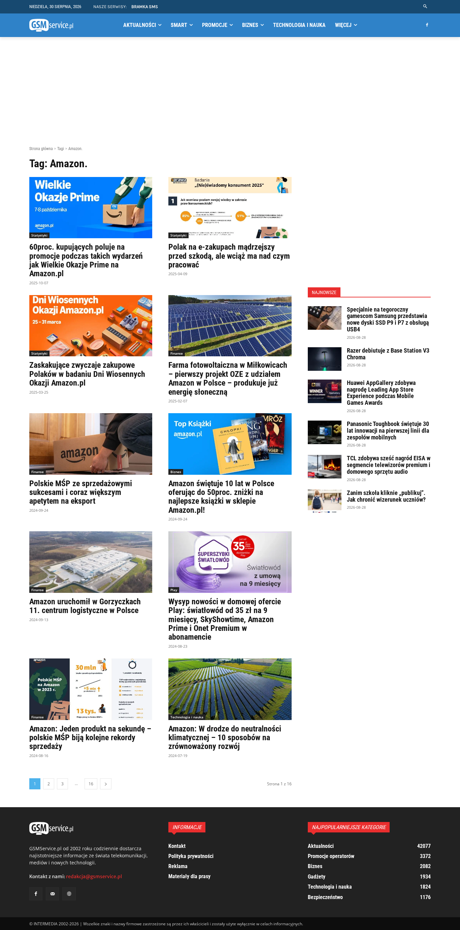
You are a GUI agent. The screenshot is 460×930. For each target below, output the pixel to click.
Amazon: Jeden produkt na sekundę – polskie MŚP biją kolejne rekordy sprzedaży (90, 737)
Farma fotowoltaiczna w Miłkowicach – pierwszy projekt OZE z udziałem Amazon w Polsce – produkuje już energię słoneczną (227, 378)
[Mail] (52, 893)
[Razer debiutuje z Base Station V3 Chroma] (324, 359)
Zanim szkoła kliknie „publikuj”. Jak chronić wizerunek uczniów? (386, 496)
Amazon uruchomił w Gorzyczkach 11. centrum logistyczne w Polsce (85, 606)
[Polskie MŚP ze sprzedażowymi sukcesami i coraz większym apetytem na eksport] (90, 444)
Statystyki (39, 235)
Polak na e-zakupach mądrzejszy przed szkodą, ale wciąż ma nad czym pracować (229, 256)
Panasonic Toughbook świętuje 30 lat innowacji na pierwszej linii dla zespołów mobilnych (388, 430)
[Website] (68, 893)
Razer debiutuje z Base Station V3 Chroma (388, 354)
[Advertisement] (230, 95)
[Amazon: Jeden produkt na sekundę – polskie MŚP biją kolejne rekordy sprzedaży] (90, 689)
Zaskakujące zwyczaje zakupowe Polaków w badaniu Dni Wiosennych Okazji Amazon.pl (87, 374)
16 (91, 784)
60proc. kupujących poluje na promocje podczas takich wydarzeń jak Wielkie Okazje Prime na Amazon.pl (86, 260)
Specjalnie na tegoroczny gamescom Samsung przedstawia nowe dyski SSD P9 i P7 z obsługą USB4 (388, 319)
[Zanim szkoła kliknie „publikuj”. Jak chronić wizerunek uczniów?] (324, 501)
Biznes (175, 471)
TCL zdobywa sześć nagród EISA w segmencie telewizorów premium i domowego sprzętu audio (388, 465)
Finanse (176, 353)
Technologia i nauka (186, 717)
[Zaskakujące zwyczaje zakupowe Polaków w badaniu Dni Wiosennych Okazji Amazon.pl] (90, 326)
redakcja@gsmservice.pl (94, 876)
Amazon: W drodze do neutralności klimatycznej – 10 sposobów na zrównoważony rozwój (224, 737)
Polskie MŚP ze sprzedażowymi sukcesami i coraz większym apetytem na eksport (80, 492)
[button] (425, 6)
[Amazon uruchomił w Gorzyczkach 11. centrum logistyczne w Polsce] (90, 562)
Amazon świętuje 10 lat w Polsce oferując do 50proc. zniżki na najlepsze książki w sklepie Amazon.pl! (221, 497)
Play (173, 589)
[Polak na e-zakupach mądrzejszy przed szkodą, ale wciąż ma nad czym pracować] (229, 208)
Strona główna (41, 148)
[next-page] (105, 783)
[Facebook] (427, 25)
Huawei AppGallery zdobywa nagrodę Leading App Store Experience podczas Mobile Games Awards (381, 392)
